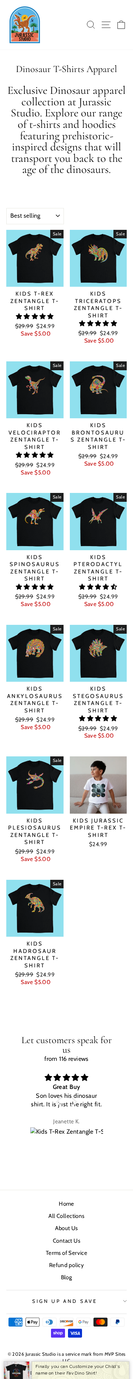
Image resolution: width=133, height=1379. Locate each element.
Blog (66, 1277)
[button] (35, 316)
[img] (66, 1077)
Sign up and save (65, 1301)
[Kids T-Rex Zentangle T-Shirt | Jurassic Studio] (66, 1137)
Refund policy (66, 1265)
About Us (66, 1228)
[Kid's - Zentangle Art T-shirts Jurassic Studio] (24, 24)
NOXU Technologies (82, 1373)
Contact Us (66, 1240)
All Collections (66, 1215)
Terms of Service (67, 1252)
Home (66, 1203)
